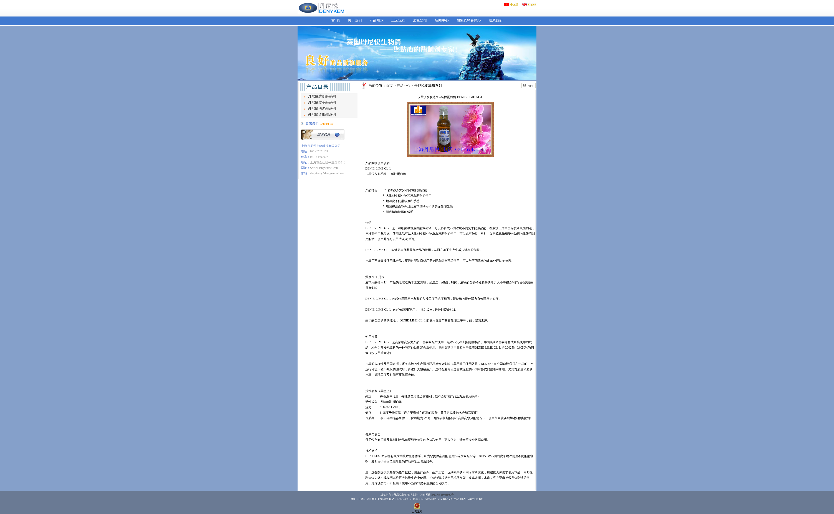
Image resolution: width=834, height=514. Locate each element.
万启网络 (425, 494)
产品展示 (377, 20)
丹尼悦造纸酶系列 (322, 114)
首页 (389, 85)
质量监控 (420, 20)
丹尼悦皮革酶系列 (322, 102)
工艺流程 (398, 20)
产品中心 (403, 85)
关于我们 (355, 20)
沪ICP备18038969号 (442, 494)
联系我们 (496, 20)
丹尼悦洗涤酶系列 (322, 108)
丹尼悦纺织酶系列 (322, 96)
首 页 (335, 20)
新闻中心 (442, 20)
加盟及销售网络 (469, 20)
